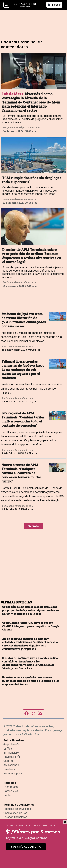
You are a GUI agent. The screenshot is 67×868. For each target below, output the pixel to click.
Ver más (33, 526)
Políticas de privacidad (17, 808)
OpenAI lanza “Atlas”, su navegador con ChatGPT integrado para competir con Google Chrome (31, 626)
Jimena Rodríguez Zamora (22, 127)
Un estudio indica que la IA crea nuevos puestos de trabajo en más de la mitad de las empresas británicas (30, 681)
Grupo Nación (11, 744)
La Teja (7, 748)
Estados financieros (15, 817)
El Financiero (11, 752)
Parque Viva (10, 791)
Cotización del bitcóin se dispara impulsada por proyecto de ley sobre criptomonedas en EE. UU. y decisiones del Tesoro (30, 610)
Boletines (9, 769)
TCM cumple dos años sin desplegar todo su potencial (31, 180)
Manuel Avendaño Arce (20, 199)
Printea (7, 795)
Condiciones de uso (15, 813)
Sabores (8, 761)
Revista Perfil (11, 756)
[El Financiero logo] (25, 5)
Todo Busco (10, 787)
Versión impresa (13, 773)
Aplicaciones (11, 765)
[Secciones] (6, 5)
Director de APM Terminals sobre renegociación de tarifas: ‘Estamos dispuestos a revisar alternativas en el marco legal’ (31, 256)
